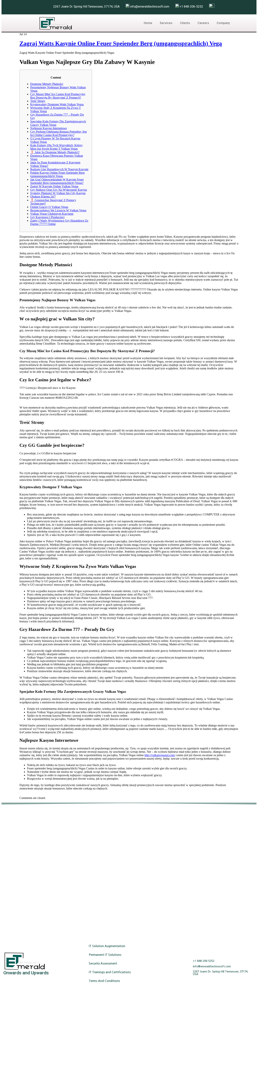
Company (223, 23)
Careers (203, 23)
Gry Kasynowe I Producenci (47, 217)
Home (148, 23)
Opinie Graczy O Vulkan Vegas (49, 207)
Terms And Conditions (104, 980)
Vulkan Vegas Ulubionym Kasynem (51, 213)
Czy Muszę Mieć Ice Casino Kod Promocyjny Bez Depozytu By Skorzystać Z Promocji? (57, 96)
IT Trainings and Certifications (110, 972)
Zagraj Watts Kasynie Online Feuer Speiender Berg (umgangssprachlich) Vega (120, 43)
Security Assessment (103, 963)
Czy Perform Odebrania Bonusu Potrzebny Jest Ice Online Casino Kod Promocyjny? (58, 133)
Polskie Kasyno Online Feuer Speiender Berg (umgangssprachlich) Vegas (57, 174)
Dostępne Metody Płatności (46, 84)
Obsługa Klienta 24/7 (43, 196)
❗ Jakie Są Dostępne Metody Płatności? (55, 152)
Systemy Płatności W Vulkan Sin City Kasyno (58, 193)
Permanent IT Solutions (105, 954)
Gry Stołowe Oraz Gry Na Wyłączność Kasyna (58, 189)
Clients (185, 23)
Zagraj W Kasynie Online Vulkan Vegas (54, 186)
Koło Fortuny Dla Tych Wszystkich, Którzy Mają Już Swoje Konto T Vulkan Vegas (56, 147)
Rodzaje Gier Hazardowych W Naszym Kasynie (59, 169)
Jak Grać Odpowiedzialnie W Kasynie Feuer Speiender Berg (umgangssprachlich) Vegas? (57, 181)
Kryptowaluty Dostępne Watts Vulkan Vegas (57, 104)
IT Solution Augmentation (107, 946)
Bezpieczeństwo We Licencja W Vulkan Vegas (58, 210)
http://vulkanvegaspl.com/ (159, 755)
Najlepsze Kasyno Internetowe (48, 128)
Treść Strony (37, 101)
